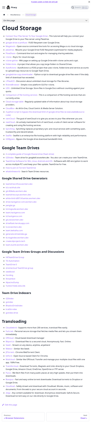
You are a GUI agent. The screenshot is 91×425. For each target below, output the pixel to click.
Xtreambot (10, 278)
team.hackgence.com (15, 212)
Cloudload (10, 386)
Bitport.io (10, 341)
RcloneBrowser (12, 84)
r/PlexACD (10, 81)
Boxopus (10, 379)
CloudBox (10, 108)
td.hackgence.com (14, 216)
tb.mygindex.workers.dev (17, 237)
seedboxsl (10, 271)
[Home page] (4, 14)
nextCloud (10, 122)
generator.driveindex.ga (16, 234)
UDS (8, 88)
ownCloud (10, 118)
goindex (9, 302)
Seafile (9, 135)
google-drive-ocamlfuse (16, 42)
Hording (9, 275)
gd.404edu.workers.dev (16, 191)
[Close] (89, 2)
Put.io (8, 373)
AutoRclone (11, 67)
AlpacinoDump (12, 282)
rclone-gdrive (12, 60)
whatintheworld (13, 171)
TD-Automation (12, 261)
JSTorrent (10, 352)
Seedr (8, 345)
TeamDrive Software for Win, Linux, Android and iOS (29, 161)
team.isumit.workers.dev (17, 245)
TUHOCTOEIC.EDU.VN (15, 286)
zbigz (8, 393)
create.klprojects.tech (15, 241)
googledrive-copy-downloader (19, 74)
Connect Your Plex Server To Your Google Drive (27, 36)
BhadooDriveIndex (14, 305)
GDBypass (10, 139)
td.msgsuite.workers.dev (17, 209)
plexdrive (10, 50)
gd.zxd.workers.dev (14, 219)
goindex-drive (12, 312)
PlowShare (10, 53)
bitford (9, 356)
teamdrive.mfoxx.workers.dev (19, 184)
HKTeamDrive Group (15, 257)
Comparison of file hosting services (21, 95)
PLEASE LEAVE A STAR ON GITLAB (44, 2)
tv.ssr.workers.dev (14, 227)
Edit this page (11, 404)
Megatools (10, 46)
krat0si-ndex (11, 309)
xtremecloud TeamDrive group (19, 268)
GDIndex (10, 157)
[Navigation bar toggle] (3, 7)
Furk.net (9, 331)
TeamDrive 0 (11, 264)
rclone (8, 57)
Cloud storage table (14, 101)
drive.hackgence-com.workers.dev (21, 202)
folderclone (11, 64)
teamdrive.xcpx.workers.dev (18, 194)
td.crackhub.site (13, 187)
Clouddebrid (11, 327)
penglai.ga (10, 205)
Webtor (9, 348)
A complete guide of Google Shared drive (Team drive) (30, 154)
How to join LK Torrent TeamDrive (21, 168)
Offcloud (10, 338)
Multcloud (10, 359)
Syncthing (10, 129)
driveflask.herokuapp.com (17, 223)
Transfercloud (12, 366)
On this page (9, 20)
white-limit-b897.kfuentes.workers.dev (23, 198)
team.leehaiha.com (14, 230)
